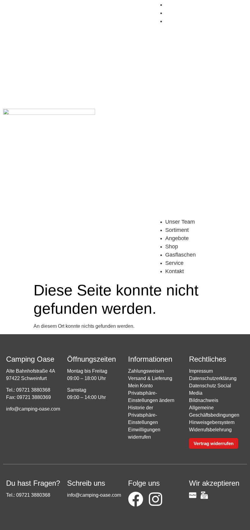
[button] (200, 121)
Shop (171, 246)
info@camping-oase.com (33, 408)
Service (179, 13)
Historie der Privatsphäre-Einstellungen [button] (143, 415)
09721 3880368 (33, 390)
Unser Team (180, 222)
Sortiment (177, 230)
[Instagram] (155, 499)
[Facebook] (135, 499)
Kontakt (179, 21)
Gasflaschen (185, 5)
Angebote (177, 238)
